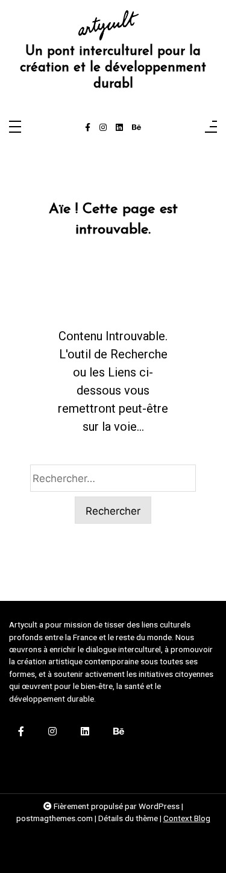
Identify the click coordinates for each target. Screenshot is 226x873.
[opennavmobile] (211, 128)
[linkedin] (119, 128)
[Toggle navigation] (15, 128)
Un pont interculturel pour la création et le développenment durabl (113, 68)
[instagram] (103, 128)
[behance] (136, 128)
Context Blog (186, 818)
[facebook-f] (87, 128)
